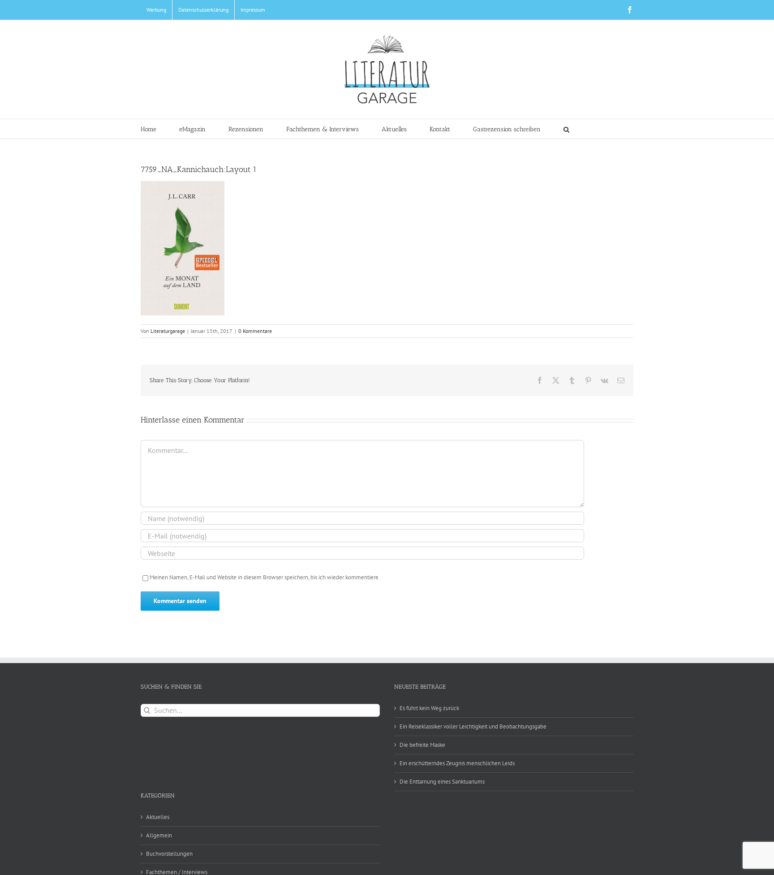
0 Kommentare (255, 331)
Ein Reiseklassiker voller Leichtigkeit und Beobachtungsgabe (473, 726)
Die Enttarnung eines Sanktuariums (442, 781)
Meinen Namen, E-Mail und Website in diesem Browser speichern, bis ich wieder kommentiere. (265, 577)
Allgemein (159, 835)
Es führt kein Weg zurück (429, 708)
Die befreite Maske (422, 745)
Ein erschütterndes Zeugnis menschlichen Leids (457, 763)
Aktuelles (157, 817)
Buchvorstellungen (169, 854)
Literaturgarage (167, 331)
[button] (566, 128)
